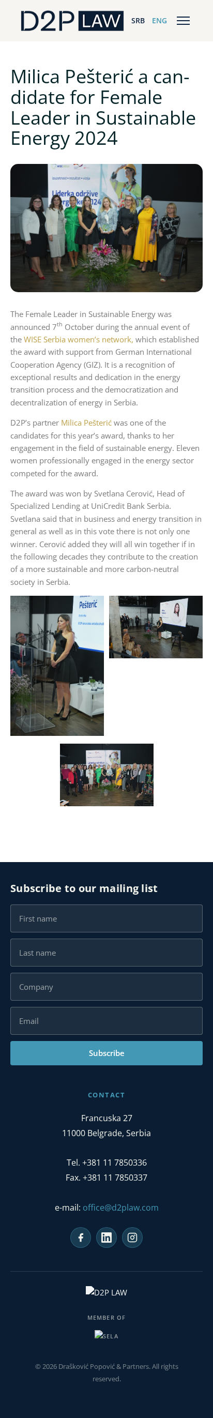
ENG (159, 20)
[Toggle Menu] (183, 20)
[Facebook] (80, 1237)
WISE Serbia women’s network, (78, 339)
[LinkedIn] (106, 1237)
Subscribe (107, 1053)
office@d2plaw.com (121, 1207)
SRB (138, 20)
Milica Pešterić (86, 422)
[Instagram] (132, 1237)
